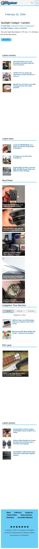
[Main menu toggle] (37, 3)
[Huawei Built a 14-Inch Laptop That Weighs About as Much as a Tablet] (7, 432)
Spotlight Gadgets (7, 28)
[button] (32, 3)
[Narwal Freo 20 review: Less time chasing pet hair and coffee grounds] (7, 88)
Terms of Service (26, 515)
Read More (6, 40)
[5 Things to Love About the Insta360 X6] (7, 159)
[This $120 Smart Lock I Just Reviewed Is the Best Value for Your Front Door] (7, 65)
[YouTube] (22, 527)
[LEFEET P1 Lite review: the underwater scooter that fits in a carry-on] (7, 76)
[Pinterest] (19, 527)
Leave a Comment (20, 28)
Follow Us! (17, 512)
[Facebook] (11, 527)
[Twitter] (14, 527)
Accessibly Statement (25, 517)
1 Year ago (8, 311)
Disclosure (10, 517)
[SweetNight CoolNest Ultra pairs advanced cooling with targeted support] (7, 455)
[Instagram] (17, 527)
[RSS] (25, 527)
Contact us (29, 512)
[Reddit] (27, 527)
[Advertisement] (19, 115)
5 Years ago (19, 311)
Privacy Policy (12, 515)
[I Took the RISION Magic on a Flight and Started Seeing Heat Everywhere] (7, 148)
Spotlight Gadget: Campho (15, 22)
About (8, 512)
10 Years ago (31, 311)
